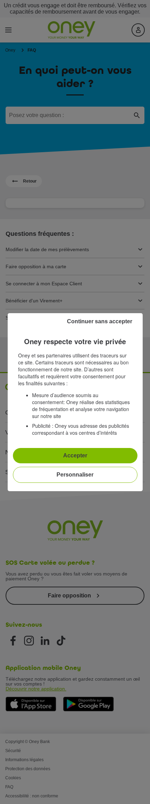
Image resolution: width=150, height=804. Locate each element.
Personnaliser (75, 475)
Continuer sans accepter (99, 321)
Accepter (75, 455)
